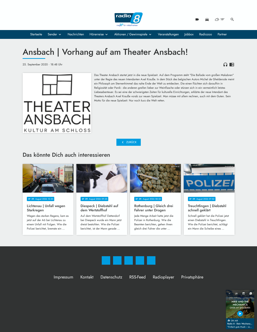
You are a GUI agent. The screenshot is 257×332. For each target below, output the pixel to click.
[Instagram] (33, 19)
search (232, 19)
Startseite (36, 34)
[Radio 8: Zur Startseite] (128, 19)
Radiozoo (205, 34)
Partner (222, 34)
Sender (52, 34)
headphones (225, 64)
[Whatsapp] (40, 19)
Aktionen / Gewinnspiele (130, 34)
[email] (54, 19)
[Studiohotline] (47, 19)
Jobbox (189, 34)
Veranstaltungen (168, 34)
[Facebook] (26, 19)
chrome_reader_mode (231, 64)
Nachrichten (76, 34)
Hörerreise (97, 34)
